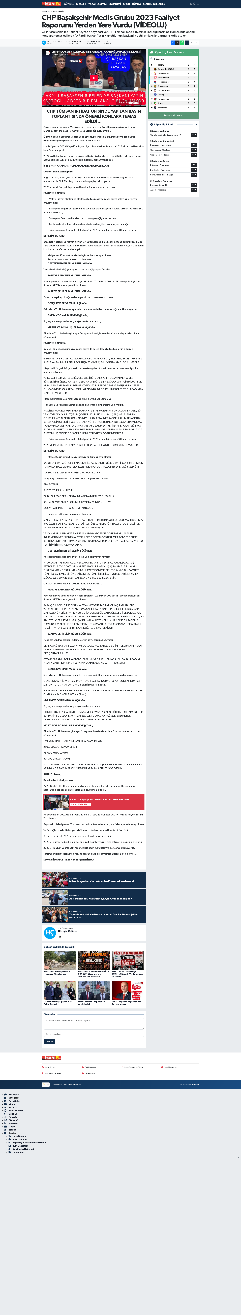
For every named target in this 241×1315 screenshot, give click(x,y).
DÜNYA (136, 4)
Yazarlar (13, 1107)
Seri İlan (13, 1114)
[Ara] (194, 4)
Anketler (13, 1123)
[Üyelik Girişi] (191, 4)
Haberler (46, 11)
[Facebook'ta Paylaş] (173, 43)
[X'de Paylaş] (177, 43)
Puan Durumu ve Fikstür (134, 1067)
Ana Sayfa (14, 1095)
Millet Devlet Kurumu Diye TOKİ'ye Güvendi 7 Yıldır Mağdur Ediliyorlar (127, 974)
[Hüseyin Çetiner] (50, 933)
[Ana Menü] (198, 4)
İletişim (12, 1130)
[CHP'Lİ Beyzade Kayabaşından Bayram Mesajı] (128, 990)
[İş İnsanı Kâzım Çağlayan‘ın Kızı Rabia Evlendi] (60, 990)
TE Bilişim (195, 1084)
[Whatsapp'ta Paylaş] (182, 43)
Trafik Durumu (90, 1067)
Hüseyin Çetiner (67, 931)
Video (12, 1104)
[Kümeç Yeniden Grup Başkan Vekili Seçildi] (94, 990)
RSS (47, 1084)
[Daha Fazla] (187, 43)
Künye (12, 1127)
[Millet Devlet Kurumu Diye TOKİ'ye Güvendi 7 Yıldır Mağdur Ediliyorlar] (128, 960)
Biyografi (13, 1120)
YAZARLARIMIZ (97, 4)
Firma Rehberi (16, 1111)
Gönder (49, 1041)
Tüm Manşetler (170, 1067)
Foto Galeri (14, 1101)
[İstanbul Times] (51, 4)
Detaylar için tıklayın (173, 115)
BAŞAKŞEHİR (58, 11)
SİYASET (81, 4)
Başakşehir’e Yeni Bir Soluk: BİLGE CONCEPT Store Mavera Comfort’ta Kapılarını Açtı (93, 974)
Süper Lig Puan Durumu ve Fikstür (29, 1143)
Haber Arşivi (90, 1073)
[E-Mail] (60, 937)
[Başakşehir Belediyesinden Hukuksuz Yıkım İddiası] (60, 960)
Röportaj (13, 1117)
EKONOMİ (115, 4)
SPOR (126, 4)
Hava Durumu (50, 1067)
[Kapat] (239, 1157)
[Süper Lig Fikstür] (196, 125)
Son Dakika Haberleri (52, 1073)
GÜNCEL (69, 4)
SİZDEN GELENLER (154, 4)
